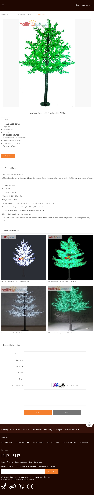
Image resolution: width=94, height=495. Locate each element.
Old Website (83, 442)
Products (13, 14)
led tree (5, 119)
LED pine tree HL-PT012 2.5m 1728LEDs (15, 282)
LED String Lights (38, 442)
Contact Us (38, 462)
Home (3, 14)
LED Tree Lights (6, 442)
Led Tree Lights (26, 14)
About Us (23, 462)
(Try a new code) (72, 385)
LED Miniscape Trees (69, 442)
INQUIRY (8, 156)
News (30, 462)
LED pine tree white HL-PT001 (11, 333)
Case (17, 462)
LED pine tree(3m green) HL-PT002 (60, 333)
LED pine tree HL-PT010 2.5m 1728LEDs (62, 282)
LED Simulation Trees (22, 442)
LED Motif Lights (53, 442)
